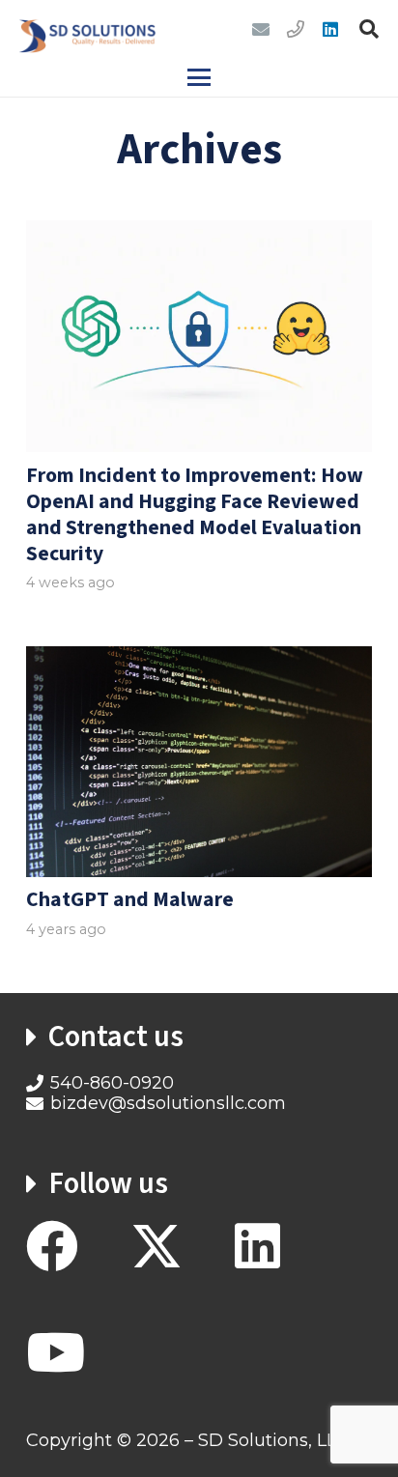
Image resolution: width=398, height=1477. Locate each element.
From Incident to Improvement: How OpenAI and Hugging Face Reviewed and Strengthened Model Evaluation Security (194, 515)
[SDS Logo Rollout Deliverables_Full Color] (87, 29)
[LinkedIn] (330, 29)
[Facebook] (52, 1246)
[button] (369, 29)
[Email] (260, 29)
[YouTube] (55, 1352)
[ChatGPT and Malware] (199, 761)
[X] (156, 1247)
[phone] (295, 29)
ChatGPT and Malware (130, 900)
